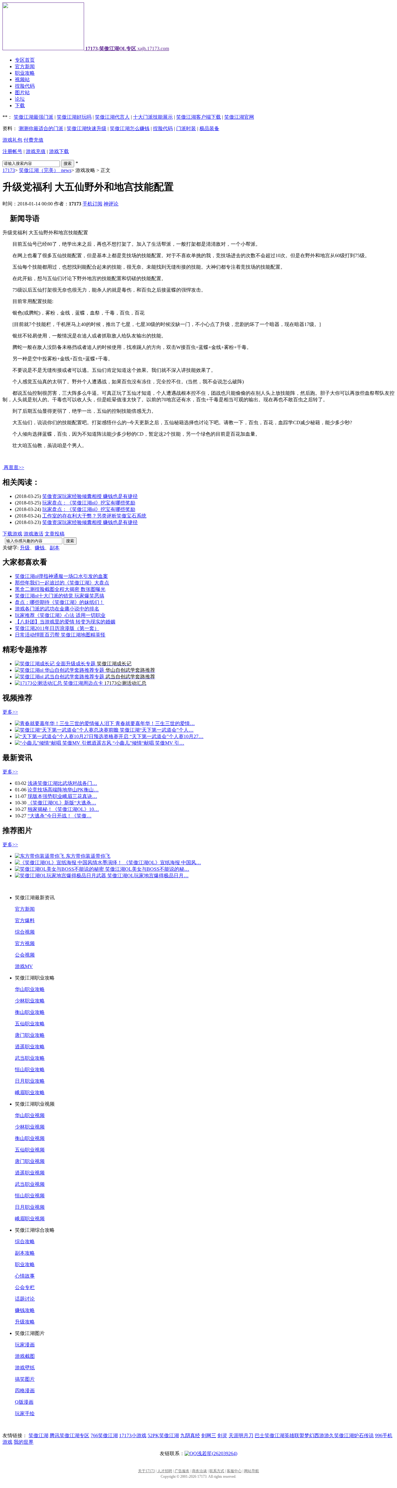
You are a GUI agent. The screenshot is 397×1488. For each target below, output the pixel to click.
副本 (55, 547)
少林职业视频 (30, 1126)
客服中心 (234, 1471)
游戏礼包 (12, 140)
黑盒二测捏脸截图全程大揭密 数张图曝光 (60, 589)
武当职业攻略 (30, 1058)
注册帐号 (12, 151)
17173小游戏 (132, 1435)
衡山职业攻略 (30, 1012)
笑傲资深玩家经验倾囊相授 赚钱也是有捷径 (90, 496)
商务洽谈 (199, 1471)
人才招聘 (164, 1471)
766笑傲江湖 (104, 1435)
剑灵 (222, 1435)
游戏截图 (25, 1356)
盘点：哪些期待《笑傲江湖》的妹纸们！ (59, 602)
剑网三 (208, 1435)
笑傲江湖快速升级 (86, 128)
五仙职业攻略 (30, 1023)
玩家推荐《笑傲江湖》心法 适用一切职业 (60, 615)
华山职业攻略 (30, 989)
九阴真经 (190, 1435)
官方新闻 (25, 66)
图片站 (22, 92)
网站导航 (251, 1471)
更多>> (10, 712)
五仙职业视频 (30, 1149)
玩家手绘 (25, 1413)
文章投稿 (55, 533)
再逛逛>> (14, 467)
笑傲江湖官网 (239, 117)
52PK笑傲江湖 (163, 1435)
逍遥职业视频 (30, 1172)
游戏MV (24, 966)
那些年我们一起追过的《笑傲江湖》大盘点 (62, 582)
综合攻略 (25, 1241)
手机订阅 (92, 203)
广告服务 (182, 1471)
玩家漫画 (25, 1344)
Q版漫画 (24, 1402)
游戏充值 (36, 151)
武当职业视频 (30, 1184)
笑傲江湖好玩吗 (74, 117)
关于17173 (146, 1471)
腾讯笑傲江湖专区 (69, 1435)
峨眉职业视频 (30, 1218)
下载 (20, 105)
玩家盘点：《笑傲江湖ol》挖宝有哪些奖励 (88, 502)
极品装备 (209, 128)
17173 (8, 170)
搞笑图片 (25, 1379)
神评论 (111, 203)
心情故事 (25, 1276)
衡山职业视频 (30, 1138)
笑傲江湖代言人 (112, 117)
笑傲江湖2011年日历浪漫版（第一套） (57, 628)
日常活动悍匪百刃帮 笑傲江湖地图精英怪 (60, 634)
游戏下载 (59, 151)
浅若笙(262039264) (217, 1453)
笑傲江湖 (38, 1435)
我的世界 (23, 1442)
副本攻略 (25, 1253)
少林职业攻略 (30, 1000)
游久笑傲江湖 (339, 1435)
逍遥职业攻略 (30, 1046)
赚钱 (40, 547)
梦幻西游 (314, 1435)
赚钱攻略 (25, 1310)
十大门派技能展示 (153, 117)
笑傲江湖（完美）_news (45, 170)
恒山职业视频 (30, 1195)
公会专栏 (25, 1287)
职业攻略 (25, 73)
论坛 (20, 99)
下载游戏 (12, 533)
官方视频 (25, 943)
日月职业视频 (30, 1207)
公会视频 (25, 955)
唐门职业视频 (30, 1161)
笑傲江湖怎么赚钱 (129, 128)
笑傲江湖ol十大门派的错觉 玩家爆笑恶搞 (59, 595)
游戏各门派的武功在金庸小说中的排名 (57, 608)
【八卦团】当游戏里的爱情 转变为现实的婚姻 (65, 621)
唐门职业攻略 (30, 1035)
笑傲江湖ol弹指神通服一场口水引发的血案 (61, 576)
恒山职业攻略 (30, 1069)
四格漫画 (25, 1390)
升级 (25, 547)
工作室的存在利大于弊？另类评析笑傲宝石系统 (94, 515)
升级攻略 (25, 1321)
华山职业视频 (30, 1115)
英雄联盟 (294, 1435)
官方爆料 (25, 920)
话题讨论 (25, 1298)
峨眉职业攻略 (30, 1092)
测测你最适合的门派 (41, 128)
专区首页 (25, 60)
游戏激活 (33, 533)
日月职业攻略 (30, 1081)
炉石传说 (364, 1435)
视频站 (22, 79)
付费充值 (33, 140)
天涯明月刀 (241, 1435)
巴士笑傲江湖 (269, 1435)
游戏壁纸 (25, 1367)
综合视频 (25, 932)
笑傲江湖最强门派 (33, 117)
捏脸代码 (25, 86)
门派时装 (186, 128)
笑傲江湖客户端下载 (198, 117)
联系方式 (216, 1471)
